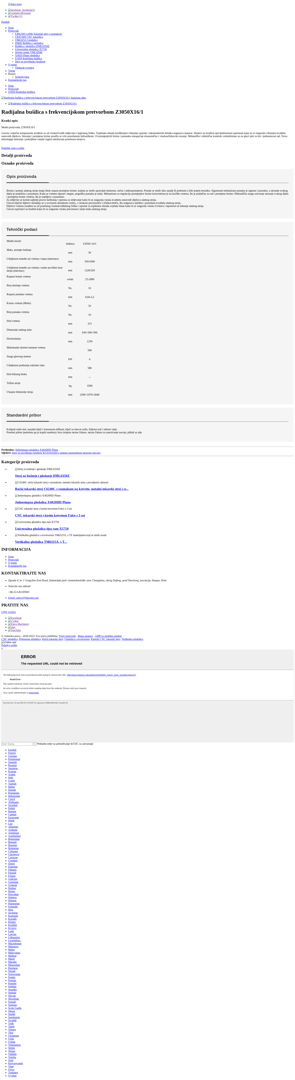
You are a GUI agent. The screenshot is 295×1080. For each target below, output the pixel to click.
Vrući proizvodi (67, 636)
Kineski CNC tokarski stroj (105, 639)
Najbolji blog (22, 76)
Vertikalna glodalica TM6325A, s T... (41, 542)
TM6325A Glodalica (26, 40)
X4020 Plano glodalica (27, 55)
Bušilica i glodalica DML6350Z (32, 46)
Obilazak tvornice (24, 67)
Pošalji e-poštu (9, 645)
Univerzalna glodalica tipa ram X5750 (42, 528)
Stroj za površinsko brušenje (30, 61)
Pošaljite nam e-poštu (12, 148)
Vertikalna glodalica (132, 639)
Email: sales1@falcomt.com (23, 597)
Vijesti (11, 70)
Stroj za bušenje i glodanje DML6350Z (42, 476)
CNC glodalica (9, 639)
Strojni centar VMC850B (28, 52)
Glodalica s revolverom (76, 639)
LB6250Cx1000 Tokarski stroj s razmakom (38, 33)
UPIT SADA (8, 612)
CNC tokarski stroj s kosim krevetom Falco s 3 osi (50, 515)
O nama (12, 64)
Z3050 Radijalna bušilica (28, 58)
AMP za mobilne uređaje (108, 636)
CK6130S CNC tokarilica (29, 37)
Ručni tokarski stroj (52, 639)
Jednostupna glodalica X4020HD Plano (36, 449)
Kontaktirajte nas (17, 80)
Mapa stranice (85, 636)
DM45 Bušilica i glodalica (29, 43)
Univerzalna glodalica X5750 (31, 49)
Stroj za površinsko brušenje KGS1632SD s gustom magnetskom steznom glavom (56, 452)
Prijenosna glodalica (30, 639)
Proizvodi (13, 30)
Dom (11, 27)
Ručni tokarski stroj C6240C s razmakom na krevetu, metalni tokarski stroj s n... (72, 489)
